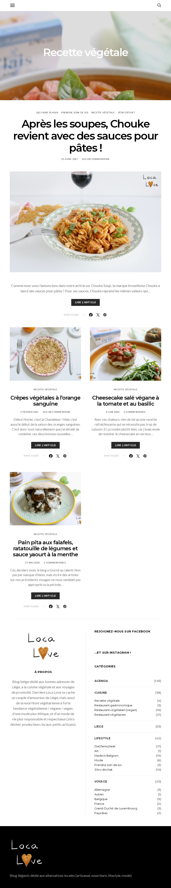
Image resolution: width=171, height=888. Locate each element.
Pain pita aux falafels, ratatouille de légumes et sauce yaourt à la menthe (45, 548)
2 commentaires (55, 562)
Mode (98, 760)
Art (96, 751)
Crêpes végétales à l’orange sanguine (45, 400)
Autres (99, 794)
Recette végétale (103, 112)
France (99, 803)
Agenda (101, 681)
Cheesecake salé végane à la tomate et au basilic (125, 400)
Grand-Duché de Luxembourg (115, 808)
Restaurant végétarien (110, 714)
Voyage (100, 781)
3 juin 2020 (113, 411)
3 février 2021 (29, 411)
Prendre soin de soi (74, 112)
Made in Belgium (106, 755)
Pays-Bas (100, 813)
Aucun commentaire (96, 159)
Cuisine (100, 692)
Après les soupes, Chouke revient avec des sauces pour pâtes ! (85, 135)
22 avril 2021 (69, 159)
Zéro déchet (126, 112)
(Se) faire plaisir (47, 112)
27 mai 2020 (32, 562)
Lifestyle (102, 738)
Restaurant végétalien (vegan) (115, 710)
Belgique (101, 799)
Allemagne (102, 789)
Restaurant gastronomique (113, 705)
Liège (98, 726)
